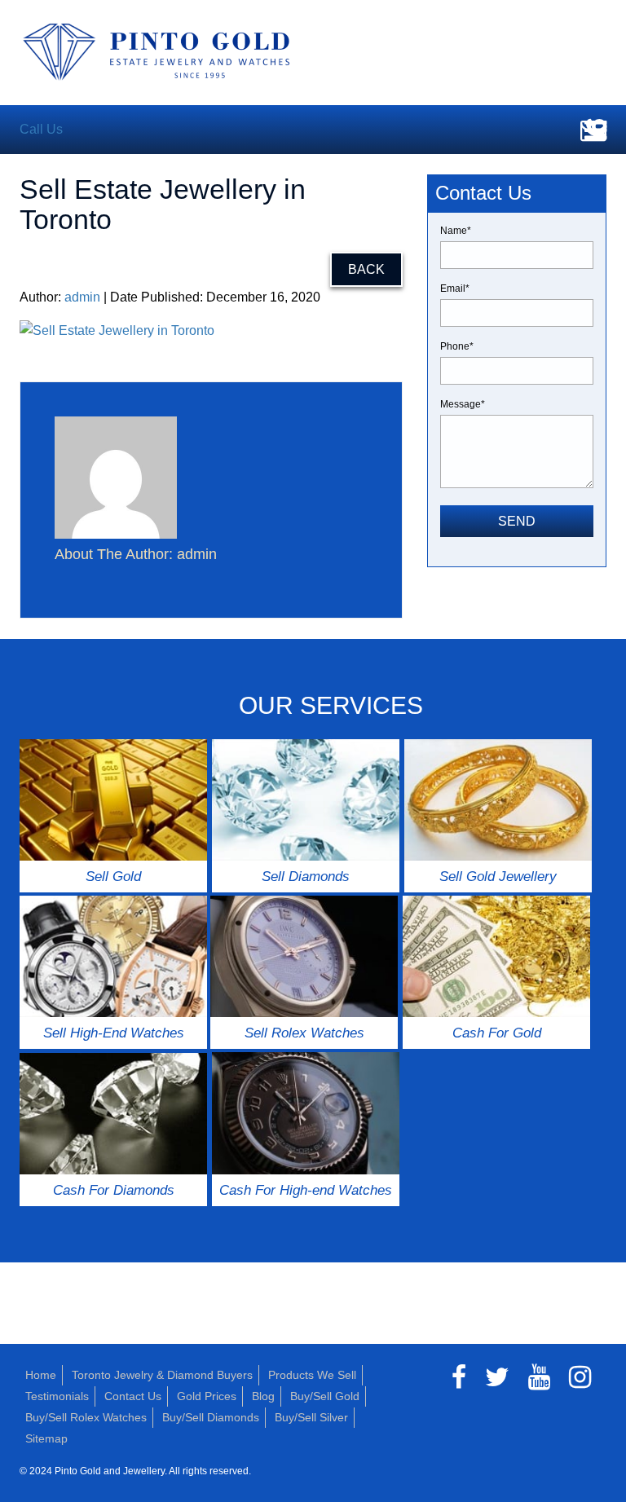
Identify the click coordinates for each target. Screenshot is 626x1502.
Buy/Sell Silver (311, 1417)
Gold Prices (206, 1396)
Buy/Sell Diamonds (210, 1417)
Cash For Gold (496, 1033)
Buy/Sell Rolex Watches (86, 1417)
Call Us (41, 129)
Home (40, 1374)
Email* (455, 288)
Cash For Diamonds (113, 1190)
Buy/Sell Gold (324, 1396)
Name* (455, 230)
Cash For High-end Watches (305, 1190)
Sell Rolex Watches (304, 1033)
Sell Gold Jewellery (498, 876)
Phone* (457, 346)
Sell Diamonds (306, 876)
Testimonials (57, 1396)
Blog (263, 1396)
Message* (462, 404)
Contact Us (132, 1396)
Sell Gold (113, 876)
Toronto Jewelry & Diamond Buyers (162, 1374)
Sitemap (46, 1438)
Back (366, 269)
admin (82, 297)
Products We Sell (312, 1374)
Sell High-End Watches (113, 1033)
